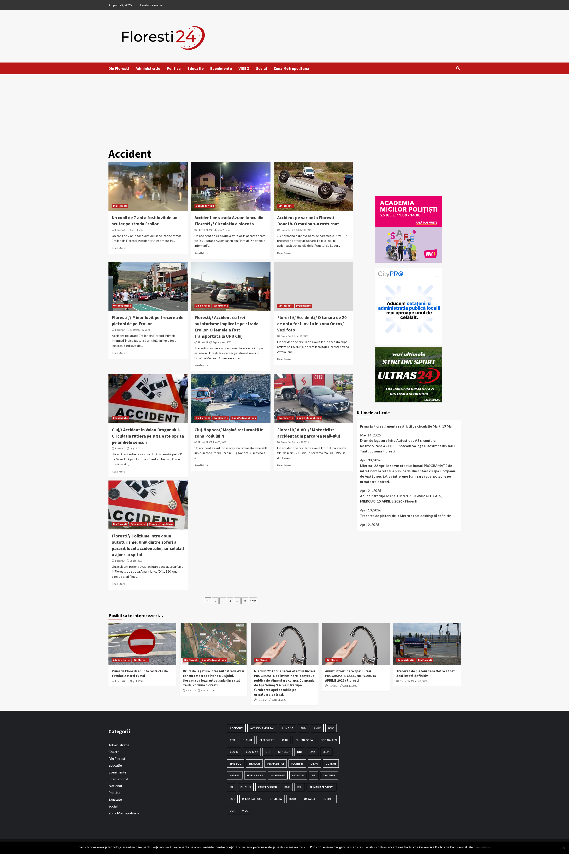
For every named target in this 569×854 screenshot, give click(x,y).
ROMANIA (276, 798)
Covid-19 (252, 751)
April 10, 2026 (350, 685)
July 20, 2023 (301, 336)
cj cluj (247, 740)
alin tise (287, 728)
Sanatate (115, 799)
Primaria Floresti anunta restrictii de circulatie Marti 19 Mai (406, 426)
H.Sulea (235, 775)
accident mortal (262, 728)
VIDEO (243, 68)
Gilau (314, 763)
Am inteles (483, 847)
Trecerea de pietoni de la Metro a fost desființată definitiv (405, 516)
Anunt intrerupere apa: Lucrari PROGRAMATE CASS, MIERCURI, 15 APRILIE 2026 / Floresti (401, 498)
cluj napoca (304, 740)
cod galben (329, 740)
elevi (326, 751)
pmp (287, 787)
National (115, 785)
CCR (232, 740)
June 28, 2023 (302, 442)
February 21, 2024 (221, 230)
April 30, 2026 (207, 690)
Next (253, 601)
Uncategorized (205, 205)
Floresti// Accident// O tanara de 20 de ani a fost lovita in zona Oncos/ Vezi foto (312, 324)
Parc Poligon (267, 787)
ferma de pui (275, 763)
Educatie (195, 68)
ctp (267, 751)
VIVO (245, 810)
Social (261, 68)
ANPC (317, 728)
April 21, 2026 (279, 699)
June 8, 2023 (136, 560)
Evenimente (221, 68)
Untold (328, 798)
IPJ (231, 787)
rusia (293, 798)
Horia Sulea (255, 775)
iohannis (329, 775)
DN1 (299, 751)
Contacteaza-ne (151, 5)
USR (232, 810)
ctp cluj (284, 751)
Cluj (285, 740)
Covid (234, 751)
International (118, 779)
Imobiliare (278, 775)
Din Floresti (118, 68)
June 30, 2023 (219, 442)
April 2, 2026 (421, 681)
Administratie (148, 68)
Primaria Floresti (321, 787)
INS (313, 775)
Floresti (297, 763)
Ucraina (309, 798)
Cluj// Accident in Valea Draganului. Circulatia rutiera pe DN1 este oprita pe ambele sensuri (148, 436)
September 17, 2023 (140, 329)
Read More (118, 248)
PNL (299, 787)
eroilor (254, 763)
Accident (236, 728)
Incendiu (298, 775)
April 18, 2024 (136, 230)
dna (312, 751)
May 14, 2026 (136, 681)
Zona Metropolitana (291, 68)
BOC (331, 728)
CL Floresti (266, 740)
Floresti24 (120, 230)
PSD (232, 798)
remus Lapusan (252, 798)
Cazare (113, 751)
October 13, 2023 (303, 230)
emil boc (235, 763)
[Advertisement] (284, 108)
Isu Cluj (245, 787)
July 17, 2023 (136, 448)
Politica (174, 68)
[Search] (458, 68)
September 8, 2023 (222, 342)
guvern (331, 763)
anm (303, 728)
